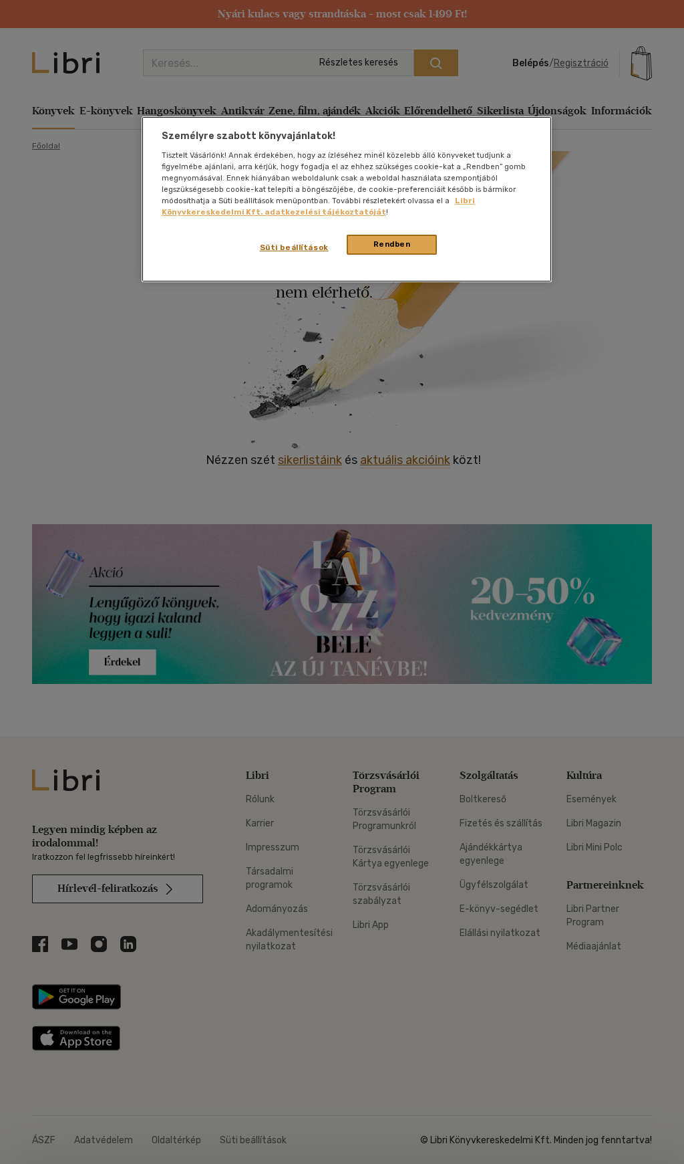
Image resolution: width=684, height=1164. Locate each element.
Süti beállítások (294, 247)
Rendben (392, 244)
